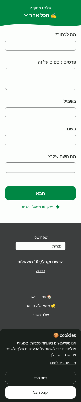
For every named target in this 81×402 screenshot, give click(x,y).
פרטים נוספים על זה (57, 62)
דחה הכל (40, 377)
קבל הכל (40, 392)
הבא (40, 193)
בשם (71, 129)
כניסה (40, 270)
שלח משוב (40, 314)
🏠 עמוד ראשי (40, 296)
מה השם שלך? (62, 156)
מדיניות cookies (63, 362)
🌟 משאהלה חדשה (40, 305)
